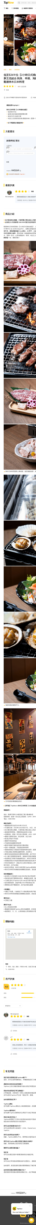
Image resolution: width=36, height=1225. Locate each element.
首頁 (5, 69)
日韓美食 (17, 69)
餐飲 (10, 69)
